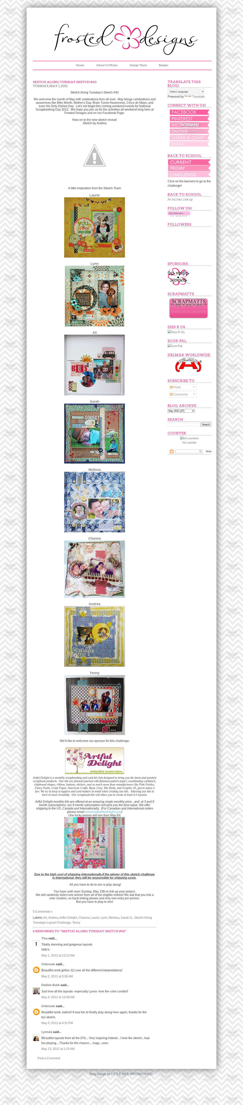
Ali (94, 332)
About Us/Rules (107, 65)
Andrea (94, 604)
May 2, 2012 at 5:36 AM (57, 976)
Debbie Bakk (50, 985)
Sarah (94, 401)
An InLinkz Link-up (180, 199)
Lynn (95, 264)
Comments (180, 394)
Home (80, 65)
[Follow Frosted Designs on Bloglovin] (179, 215)
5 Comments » (42, 911)
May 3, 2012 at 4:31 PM (57, 1023)
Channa (94, 538)
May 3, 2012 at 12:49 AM (58, 997)
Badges (163, 65)
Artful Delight (68, 917)
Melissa (94, 470)
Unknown (48, 964)
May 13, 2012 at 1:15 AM (58, 1048)
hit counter (189, 442)
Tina (44, 938)
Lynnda (46, 1032)
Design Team (138, 65)
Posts (176, 387)
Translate (198, 96)
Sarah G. (127, 917)
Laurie (94, 195)
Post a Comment (49, 1058)
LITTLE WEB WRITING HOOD (132, 1074)
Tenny (94, 673)
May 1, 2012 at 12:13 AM (58, 955)
